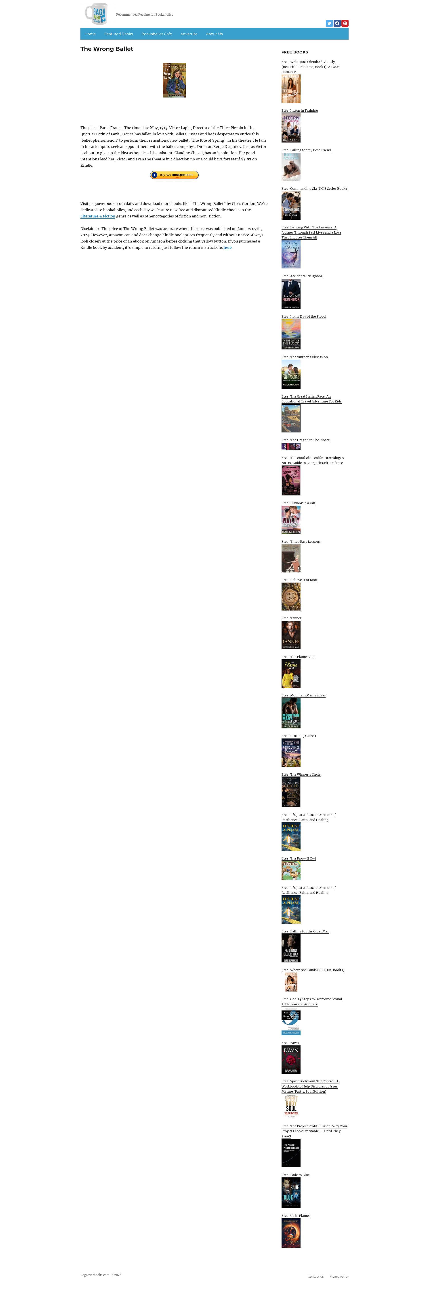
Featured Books (118, 34)
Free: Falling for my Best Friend (306, 150)
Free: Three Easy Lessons (301, 542)
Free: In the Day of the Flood (304, 317)
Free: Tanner (291, 618)
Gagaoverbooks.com (94, 1275)
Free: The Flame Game (299, 657)
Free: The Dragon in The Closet (306, 440)
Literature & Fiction (97, 216)
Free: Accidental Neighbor (302, 276)
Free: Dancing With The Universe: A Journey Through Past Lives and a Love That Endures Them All (311, 232)
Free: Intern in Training (300, 111)
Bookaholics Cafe (156, 34)
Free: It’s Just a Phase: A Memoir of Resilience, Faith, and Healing (309, 817)
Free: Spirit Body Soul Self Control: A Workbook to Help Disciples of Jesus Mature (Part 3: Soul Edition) (310, 1086)
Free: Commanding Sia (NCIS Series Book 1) (315, 189)
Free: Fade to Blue (296, 1175)
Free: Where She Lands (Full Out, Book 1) (313, 970)
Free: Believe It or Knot (300, 580)
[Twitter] (329, 23)
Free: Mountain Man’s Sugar (304, 695)
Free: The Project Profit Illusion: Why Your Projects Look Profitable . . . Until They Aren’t (314, 1131)
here (228, 247)
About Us (214, 34)
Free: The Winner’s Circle (301, 774)
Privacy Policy (339, 1276)
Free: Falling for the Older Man (305, 931)
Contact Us (316, 1276)
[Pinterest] (345, 23)
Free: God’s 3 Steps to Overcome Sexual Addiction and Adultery (312, 1001)
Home (90, 34)
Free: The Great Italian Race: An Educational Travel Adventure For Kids (312, 399)
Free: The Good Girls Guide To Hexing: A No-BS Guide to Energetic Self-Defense (313, 460)
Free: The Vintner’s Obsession (305, 357)
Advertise (189, 34)
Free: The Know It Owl (299, 858)
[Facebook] (337, 23)
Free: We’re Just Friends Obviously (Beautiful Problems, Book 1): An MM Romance (310, 67)
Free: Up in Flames (296, 1216)
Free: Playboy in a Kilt (298, 503)
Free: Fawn (290, 1043)
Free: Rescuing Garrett (299, 736)
